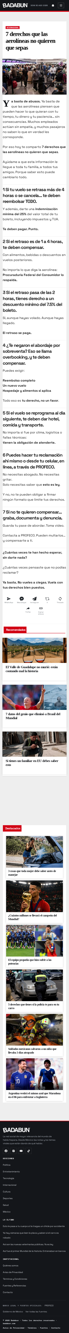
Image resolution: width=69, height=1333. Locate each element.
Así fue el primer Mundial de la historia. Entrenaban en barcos (34, 1251)
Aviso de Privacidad (13, 1272)
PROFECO (49, 1305)
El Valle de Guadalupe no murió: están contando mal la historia (32, 669)
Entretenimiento (11, 1171)
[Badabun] (6, 1151)
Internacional (13, 27)
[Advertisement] (34, 799)
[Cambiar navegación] (61, 5)
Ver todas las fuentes (36, 1311)
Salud (6, 1205)
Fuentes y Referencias (14, 1285)
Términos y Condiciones (15, 1279)
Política (6, 1165)
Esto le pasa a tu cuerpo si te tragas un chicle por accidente (34, 1226)
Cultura (6, 1191)
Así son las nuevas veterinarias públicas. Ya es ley (28, 1244)
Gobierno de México (13, 1311)
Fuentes (44, 1327)
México (6, 1211)
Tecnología (8, 1178)
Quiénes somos (10, 1265)
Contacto (8, 1292)
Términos (32, 1327)
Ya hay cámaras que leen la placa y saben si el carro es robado (31, 1235)
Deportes (8, 1198)
